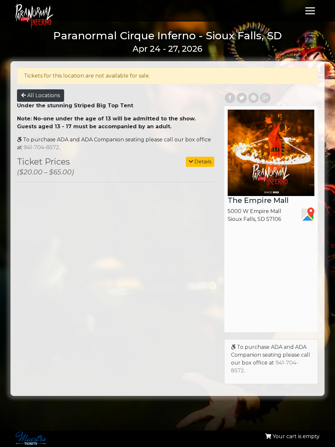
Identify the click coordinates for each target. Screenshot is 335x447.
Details (202, 161)
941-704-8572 (41, 147)
